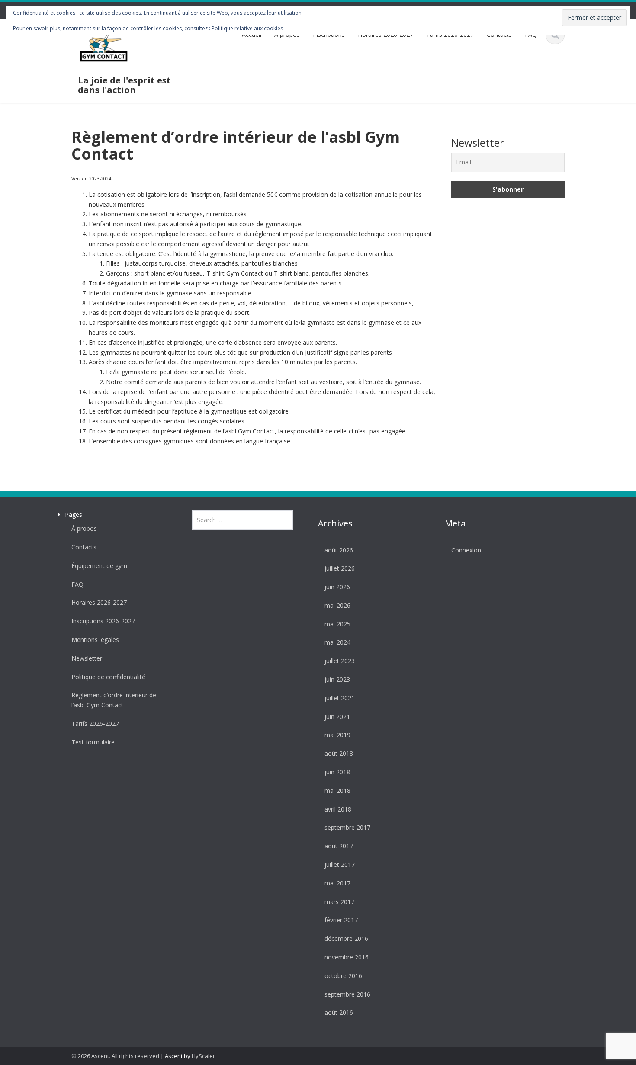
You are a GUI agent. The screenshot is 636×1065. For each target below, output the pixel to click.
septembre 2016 (347, 994)
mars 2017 (339, 902)
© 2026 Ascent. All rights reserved (115, 1056)
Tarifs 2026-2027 (95, 723)
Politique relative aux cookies (247, 28)
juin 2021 (337, 716)
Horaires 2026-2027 (99, 602)
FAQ (77, 584)
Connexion (466, 550)
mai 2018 (337, 790)
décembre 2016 (346, 938)
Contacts (83, 547)
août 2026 (338, 550)
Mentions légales (95, 639)
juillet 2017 (339, 864)
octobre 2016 (343, 976)
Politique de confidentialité (108, 677)
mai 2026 (337, 605)
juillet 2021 (339, 698)
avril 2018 (337, 809)
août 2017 (338, 846)
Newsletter (86, 658)
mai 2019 (337, 735)
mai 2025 (337, 624)
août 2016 (338, 1012)
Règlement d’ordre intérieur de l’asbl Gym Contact (113, 700)
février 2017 (341, 920)
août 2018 (338, 753)
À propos (84, 528)
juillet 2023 (339, 661)
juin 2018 (337, 772)
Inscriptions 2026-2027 (103, 621)
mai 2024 (337, 642)
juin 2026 (337, 587)
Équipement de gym (99, 565)
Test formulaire (93, 742)
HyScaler (203, 1056)
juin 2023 (337, 679)
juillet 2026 (339, 568)
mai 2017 (337, 883)
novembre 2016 (346, 957)
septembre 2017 (347, 827)
